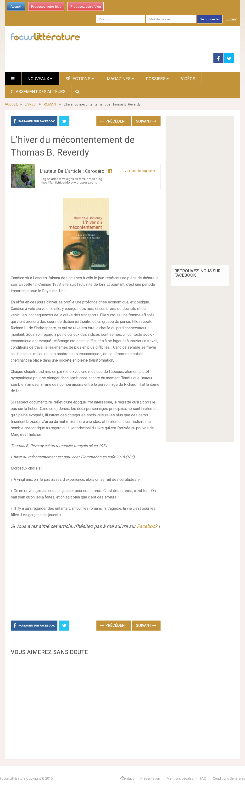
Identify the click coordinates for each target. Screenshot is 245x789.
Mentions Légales (180, 778)
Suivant (144, 121)
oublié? (231, 19)
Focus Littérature (13, 778)
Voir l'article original (138, 171)
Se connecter (210, 19)
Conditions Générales (229, 778)
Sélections (78, 78)
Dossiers (156, 78)
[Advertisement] (85, 706)
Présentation (150, 778)
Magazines (119, 78)
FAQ (203, 778)
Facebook (147, 526)
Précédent (116, 121)
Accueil (16, 6)
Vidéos (188, 78)
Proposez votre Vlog (85, 6)
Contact (128, 778)
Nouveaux (39, 78)
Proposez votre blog (46, 6)
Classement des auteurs (38, 91)
